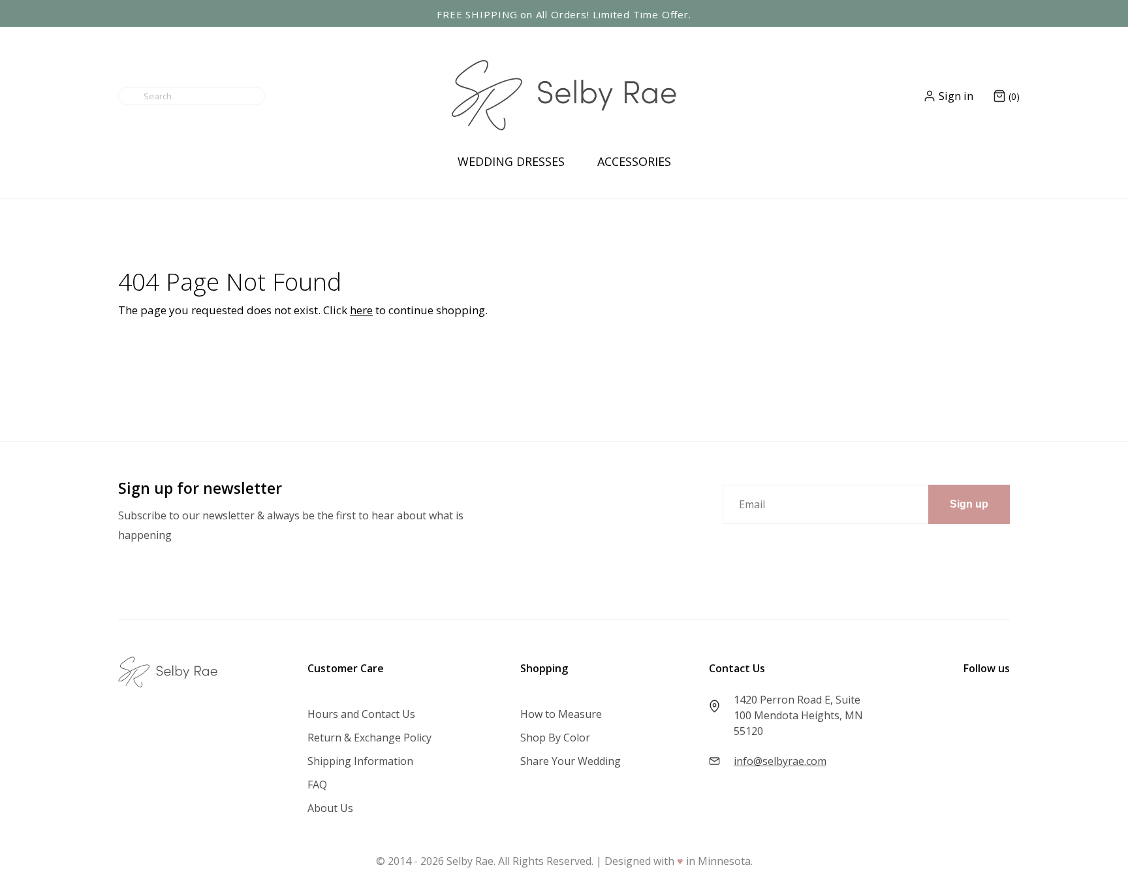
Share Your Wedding (570, 761)
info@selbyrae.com (780, 761)
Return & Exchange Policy (369, 737)
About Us (330, 808)
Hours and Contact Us (361, 714)
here (361, 309)
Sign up (969, 504)
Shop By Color (555, 737)
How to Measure (561, 714)
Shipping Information (360, 761)
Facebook (987, 700)
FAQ (317, 784)
